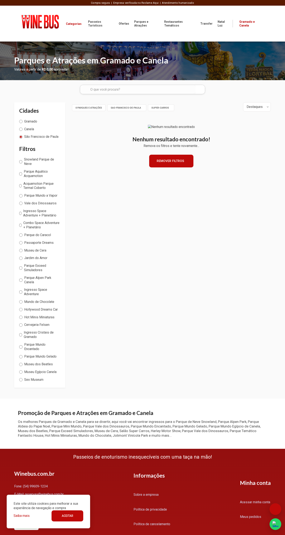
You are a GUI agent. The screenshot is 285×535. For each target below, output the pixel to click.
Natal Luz (221, 23)
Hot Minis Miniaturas (39, 317)
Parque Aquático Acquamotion (36, 173)
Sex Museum (33, 380)
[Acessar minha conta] (268, 23)
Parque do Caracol (37, 235)
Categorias (74, 23)
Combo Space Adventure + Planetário (41, 225)
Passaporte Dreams (39, 243)
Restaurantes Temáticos (173, 23)
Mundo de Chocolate (39, 302)
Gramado (30, 121)
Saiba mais (22, 516)
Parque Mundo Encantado (34, 347)
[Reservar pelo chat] (275, 509)
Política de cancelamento (152, 524)
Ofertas (124, 23)
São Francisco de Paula (41, 137)
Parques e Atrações (141, 23)
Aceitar (67, 515)
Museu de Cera (35, 250)
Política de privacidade (150, 509)
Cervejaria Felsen (36, 325)
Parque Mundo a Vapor (40, 195)
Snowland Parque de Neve (39, 161)
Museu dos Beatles (38, 364)
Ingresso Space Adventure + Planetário (39, 213)
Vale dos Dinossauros (40, 203)
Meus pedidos (250, 517)
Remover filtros (170, 161)
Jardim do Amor (35, 258)
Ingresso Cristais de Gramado (39, 334)
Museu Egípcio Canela (40, 372)
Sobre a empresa (146, 495)
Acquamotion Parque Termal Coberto (38, 186)
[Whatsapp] (275, 524)
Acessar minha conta (255, 502)
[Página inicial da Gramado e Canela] (40, 23)
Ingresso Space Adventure (35, 292)
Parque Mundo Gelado (40, 356)
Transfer (206, 23)
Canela (29, 129)
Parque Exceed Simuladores (35, 268)
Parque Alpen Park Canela (37, 280)
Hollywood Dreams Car (41, 309)
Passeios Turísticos (95, 23)
